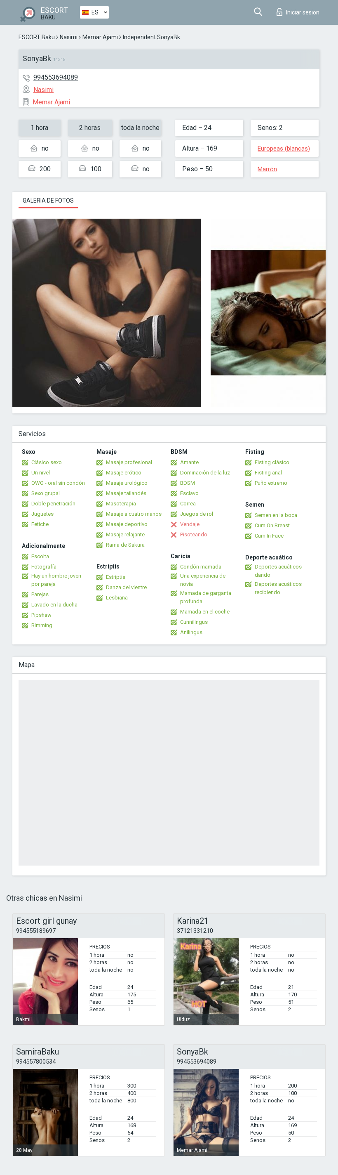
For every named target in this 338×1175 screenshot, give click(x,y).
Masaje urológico (127, 483)
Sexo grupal (45, 493)
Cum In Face (269, 536)
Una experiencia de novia (202, 580)
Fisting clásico (272, 462)
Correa (188, 503)
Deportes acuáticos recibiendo (278, 588)
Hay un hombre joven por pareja (56, 580)
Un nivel (40, 473)
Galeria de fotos (48, 200)
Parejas (40, 594)
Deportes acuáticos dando (278, 571)
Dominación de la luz (205, 473)
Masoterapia (121, 503)
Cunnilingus (194, 622)
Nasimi (68, 37)
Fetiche (40, 524)
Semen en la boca (276, 515)
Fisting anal (268, 473)
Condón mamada (200, 567)
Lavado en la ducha (54, 605)
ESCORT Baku (37, 37)
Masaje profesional (129, 462)
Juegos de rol (196, 514)
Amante (189, 462)
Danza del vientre (126, 587)
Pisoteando (193, 534)
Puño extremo (271, 483)
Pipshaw (41, 615)
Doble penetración (53, 503)
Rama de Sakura (125, 545)
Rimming (41, 625)
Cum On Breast (272, 525)
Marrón (267, 169)
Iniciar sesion (302, 12)
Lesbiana (117, 598)
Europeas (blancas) (284, 148)
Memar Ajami (100, 37)
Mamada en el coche (205, 612)
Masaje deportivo (127, 524)
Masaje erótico (123, 473)
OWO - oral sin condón (58, 483)
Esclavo (189, 493)
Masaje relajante (125, 534)
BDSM (187, 483)
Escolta (40, 556)
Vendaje (190, 524)
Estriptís (115, 577)
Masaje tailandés (126, 493)
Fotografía (43, 567)
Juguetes (42, 514)
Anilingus (191, 632)
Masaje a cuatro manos (134, 514)
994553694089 (55, 77)
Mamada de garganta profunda (205, 597)
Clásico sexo (46, 462)
